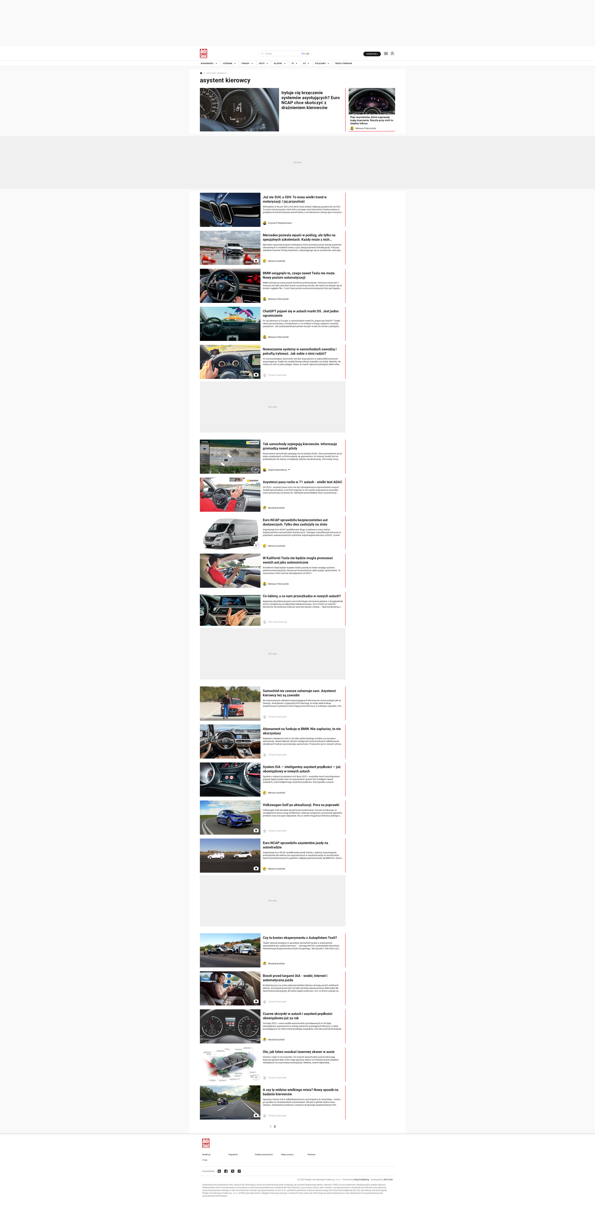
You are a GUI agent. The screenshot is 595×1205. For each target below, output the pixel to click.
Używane (227, 63)
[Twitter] (232, 1171)
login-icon (392, 53)
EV (304, 63)
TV (292, 63)
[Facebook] (226, 1171)
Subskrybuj (372, 54)
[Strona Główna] (203, 53)
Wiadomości (207, 63)
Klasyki (278, 63)
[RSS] (219, 1171)
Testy (262, 63)
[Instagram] (239, 1171)
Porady (245, 63)
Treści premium (343, 63)
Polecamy (320, 63)
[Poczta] (386, 53)
